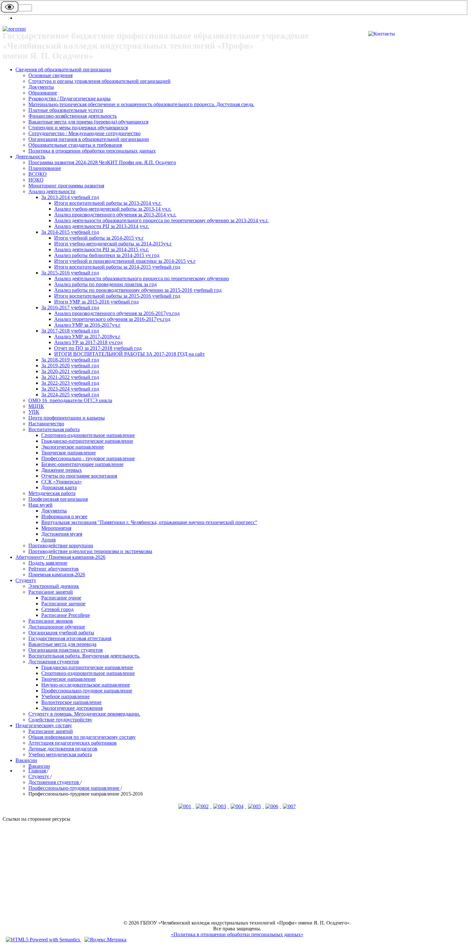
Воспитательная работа (54, 429)
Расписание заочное (63, 603)
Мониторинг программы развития (66, 185)
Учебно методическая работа (60, 754)
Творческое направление (68, 452)
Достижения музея (61, 534)
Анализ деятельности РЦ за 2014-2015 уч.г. (101, 249)
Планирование (44, 168)
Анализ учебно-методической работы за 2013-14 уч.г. (112, 209)
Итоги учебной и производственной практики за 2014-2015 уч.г (125, 261)
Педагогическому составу (43, 725)
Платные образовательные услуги (65, 110)
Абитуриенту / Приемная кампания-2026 (60, 557)
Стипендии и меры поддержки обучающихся (78, 127)
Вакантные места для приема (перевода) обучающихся (88, 121)
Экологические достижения (72, 708)
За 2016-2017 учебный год (70, 307)
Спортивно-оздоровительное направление (88, 435)
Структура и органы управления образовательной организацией (99, 81)
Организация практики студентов (65, 650)
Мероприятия (56, 528)
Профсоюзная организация (58, 499)
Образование (42, 92)
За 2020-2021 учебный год (70, 371)
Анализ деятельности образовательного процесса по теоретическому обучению (141, 278)
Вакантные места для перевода (62, 644)
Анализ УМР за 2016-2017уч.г (87, 325)
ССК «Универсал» (61, 481)
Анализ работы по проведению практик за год (105, 284)
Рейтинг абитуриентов (53, 568)
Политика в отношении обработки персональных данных (92, 151)
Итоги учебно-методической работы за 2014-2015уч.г (113, 243)
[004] (237, 806)
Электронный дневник (53, 586)
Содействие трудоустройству (60, 719)
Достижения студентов (53, 661)
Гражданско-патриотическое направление (87, 441)
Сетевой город (57, 609)
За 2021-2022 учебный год (70, 377)
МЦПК (36, 406)
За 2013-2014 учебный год (70, 197)
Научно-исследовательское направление (85, 685)
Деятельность (30, 156)
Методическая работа (51, 493)
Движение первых (61, 470)
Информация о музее (64, 516)
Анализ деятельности (51, 191)
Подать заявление (47, 563)
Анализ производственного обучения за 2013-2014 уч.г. (115, 214)
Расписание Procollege (65, 615)
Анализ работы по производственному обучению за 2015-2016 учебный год (138, 290)
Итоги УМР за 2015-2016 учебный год (96, 301)
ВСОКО (37, 174)
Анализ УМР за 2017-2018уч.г (87, 336)
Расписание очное (61, 597)
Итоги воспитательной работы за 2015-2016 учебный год (117, 296)
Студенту (25, 580)
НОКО (36, 180)
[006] (272, 806)
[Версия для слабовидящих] (9, 12)
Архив (48, 539)
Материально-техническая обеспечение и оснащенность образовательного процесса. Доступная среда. (141, 104)
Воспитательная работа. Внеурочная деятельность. (84, 656)
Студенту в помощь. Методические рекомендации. (84, 714)
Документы (41, 87)
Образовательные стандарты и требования (75, 145)
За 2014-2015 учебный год (70, 232)
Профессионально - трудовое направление (88, 458)
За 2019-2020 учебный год (70, 365)
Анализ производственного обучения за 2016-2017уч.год (117, 313)
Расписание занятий (50, 592)
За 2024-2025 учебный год (70, 394)
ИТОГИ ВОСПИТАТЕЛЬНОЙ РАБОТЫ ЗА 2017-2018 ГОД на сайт (129, 354)
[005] (255, 806)
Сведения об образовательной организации (63, 69)
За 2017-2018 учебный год (70, 330)
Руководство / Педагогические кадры (69, 98)
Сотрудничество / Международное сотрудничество (84, 133)
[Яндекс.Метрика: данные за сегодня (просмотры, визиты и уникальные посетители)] (105, 940)
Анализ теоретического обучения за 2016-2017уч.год (112, 319)
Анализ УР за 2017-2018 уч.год (88, 342)
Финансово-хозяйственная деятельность (72, 116)
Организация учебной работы (61, 632)
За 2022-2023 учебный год (70, 383)
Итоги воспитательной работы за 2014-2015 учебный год (117, 267)
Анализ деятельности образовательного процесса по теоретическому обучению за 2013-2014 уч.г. (161, 220)
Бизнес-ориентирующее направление (82, 464)
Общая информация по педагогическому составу (82, 737)
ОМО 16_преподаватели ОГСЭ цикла (70, 400)
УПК (33, 412)
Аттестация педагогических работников (72, 743)
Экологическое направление (72, 447)
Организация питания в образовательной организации (88, 139)
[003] (220, 806)
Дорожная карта (59, 487)
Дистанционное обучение (56, 626)
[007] (289, 806)
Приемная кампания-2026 (56, 574)
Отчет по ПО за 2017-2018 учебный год (98, 348)
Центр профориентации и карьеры (66, 418)
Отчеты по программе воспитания (79, 476)
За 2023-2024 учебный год (70, 388)
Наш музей (40, 505)
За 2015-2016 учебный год (70, 272)
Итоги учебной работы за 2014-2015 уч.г (99, 238)
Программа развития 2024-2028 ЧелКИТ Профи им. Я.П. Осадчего (102, 162)
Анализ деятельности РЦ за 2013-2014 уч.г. (101, 226)
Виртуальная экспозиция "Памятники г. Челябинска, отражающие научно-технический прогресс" (149, 522)
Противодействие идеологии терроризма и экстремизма (90, 551)
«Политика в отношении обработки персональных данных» (237, 934)
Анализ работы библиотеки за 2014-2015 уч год (106, 255)
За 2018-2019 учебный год (70, 359)
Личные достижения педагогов (62, 748)
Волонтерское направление (71, 702)
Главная (37, 770)
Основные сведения (50, 75)
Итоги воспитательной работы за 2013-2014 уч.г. (108, 203)
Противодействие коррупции (60, 545)
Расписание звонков (50, 621)
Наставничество (46, 423)
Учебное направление (65, 696)
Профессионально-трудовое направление (86, 690)
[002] (203, 806)
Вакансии (26, 760)
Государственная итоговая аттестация (69, 638)
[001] (185, 806)
